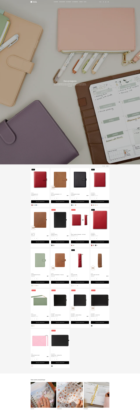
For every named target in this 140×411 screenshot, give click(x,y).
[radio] (32, 205)
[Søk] (103, 2)
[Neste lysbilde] (47, 179)
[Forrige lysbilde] (32, 179)
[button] (107, 166)
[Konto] (106, 2)
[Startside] (34, 2)
